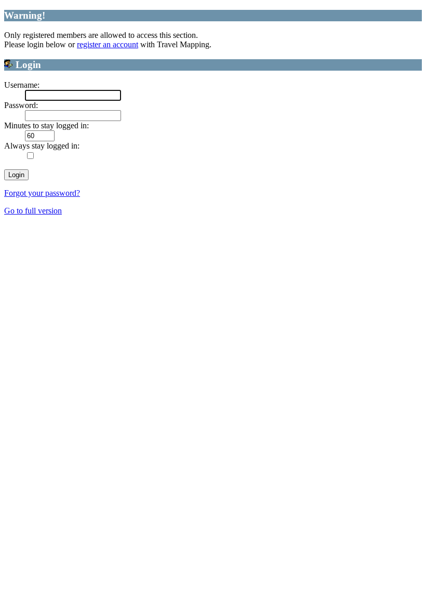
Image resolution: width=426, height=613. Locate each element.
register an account (107, 44)
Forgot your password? (42, 193)
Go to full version (33, 210)
